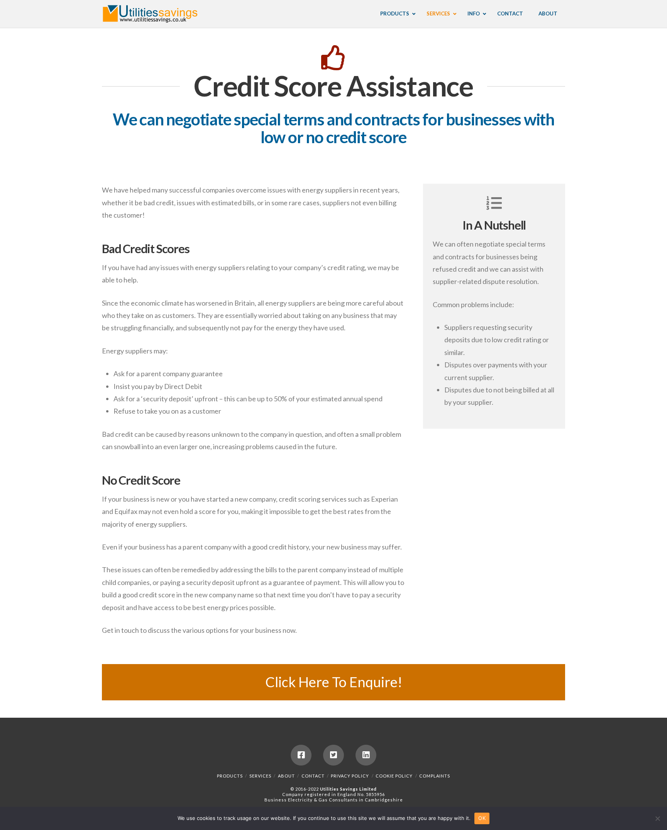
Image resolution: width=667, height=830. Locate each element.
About (286, 775)
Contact (313, 775)
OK (482, 818)
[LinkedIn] (366, 755)
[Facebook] (301, 755)
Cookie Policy (394, 775)
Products (230, 775)
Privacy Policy (350, 775)
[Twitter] (333, 755)
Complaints (434, 775)
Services (260, 775)
